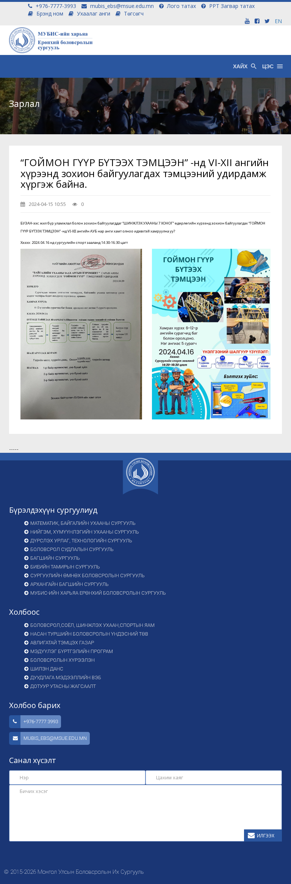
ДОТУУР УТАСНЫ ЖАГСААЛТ (63, 686)
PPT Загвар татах (231, 5)
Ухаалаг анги (92, 13)
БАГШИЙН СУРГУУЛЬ (55, 558)
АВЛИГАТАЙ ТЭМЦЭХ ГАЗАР (62, 642)
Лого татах (181, 5)
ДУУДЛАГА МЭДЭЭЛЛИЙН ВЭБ (65, 677)
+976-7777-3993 (55, 5)
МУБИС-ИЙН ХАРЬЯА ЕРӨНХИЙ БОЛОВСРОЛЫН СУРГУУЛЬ (98, 593)
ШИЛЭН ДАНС (46, 669)
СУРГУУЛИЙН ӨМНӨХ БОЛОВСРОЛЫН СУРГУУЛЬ (87, 575)
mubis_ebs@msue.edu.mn (121, 5)
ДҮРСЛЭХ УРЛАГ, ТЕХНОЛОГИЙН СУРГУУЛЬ (81, 540)
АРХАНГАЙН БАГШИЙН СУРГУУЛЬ (69, 584)
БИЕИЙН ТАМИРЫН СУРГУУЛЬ (65, 567)
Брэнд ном (49, 13)
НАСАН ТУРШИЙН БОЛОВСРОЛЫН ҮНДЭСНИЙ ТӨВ (89, 634)
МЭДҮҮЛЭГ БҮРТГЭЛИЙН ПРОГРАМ (71, 651)
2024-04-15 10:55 (47, 204)
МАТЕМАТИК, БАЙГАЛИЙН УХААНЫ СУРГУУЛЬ (83, 523)
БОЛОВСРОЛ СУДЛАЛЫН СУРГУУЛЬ (72, 549)
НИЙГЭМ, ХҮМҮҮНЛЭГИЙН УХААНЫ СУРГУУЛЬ (84, 532)
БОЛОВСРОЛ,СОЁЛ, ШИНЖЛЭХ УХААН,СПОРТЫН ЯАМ (92, 625)
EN (278, 21)
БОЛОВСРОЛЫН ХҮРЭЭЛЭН (62, 660)
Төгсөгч (133, 13)
